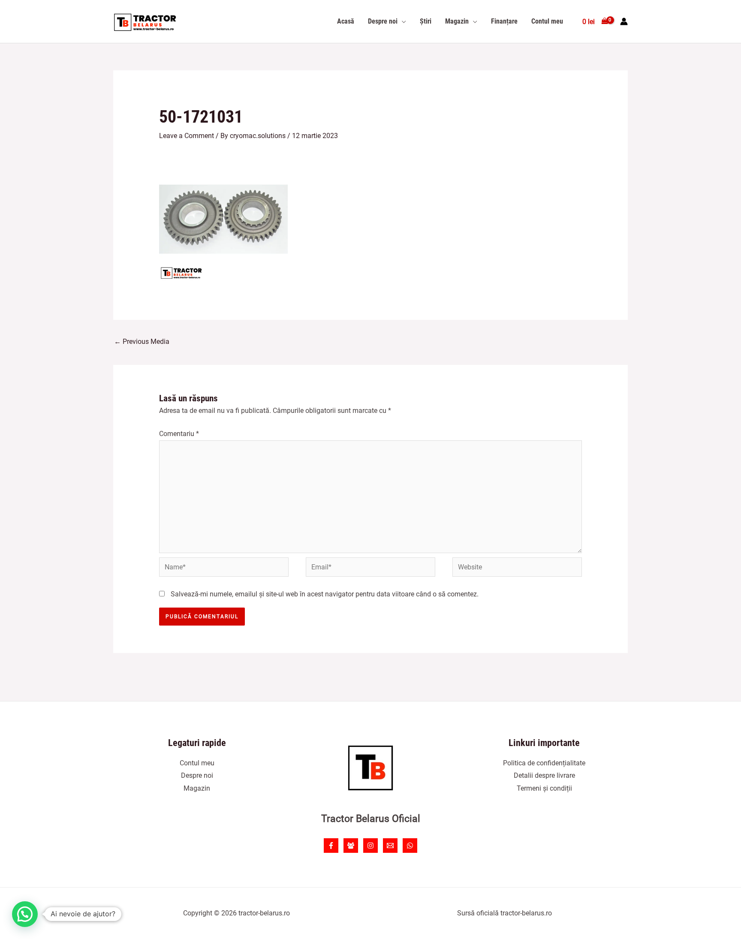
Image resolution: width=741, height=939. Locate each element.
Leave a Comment (186, 136)
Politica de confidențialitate (544, 763)
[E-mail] (390, 845)
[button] (25, 914)
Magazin (197, 788)
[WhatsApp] (410, 845)
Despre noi (197, 775)
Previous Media (141, 341)
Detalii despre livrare (544, 775)
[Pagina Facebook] (331, 845)
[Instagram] (370, 845)
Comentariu (179, 434)
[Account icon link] (624, 21)
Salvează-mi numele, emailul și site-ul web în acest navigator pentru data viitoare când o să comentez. (325, 594)
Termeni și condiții (544, 788)
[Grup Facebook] (350, 845)
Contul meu (197, 763)
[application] (402, 21)
